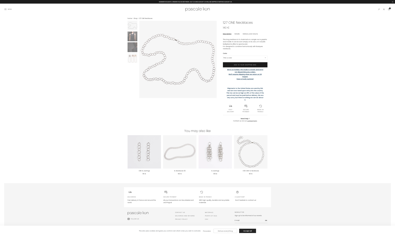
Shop (136, 18)
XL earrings (215, 171)
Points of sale (211, 216)
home (130, 18)
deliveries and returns (185, 216)
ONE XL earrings (144, 171)
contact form (252, 121)
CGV (206, 219)
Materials (209, 212)
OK (266, 220)
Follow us (135, 219)
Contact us (180, 212)
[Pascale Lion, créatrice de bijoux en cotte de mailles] (197, 9)
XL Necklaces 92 (180, 171)
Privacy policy (181, 219)
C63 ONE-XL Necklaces (251, 171)
